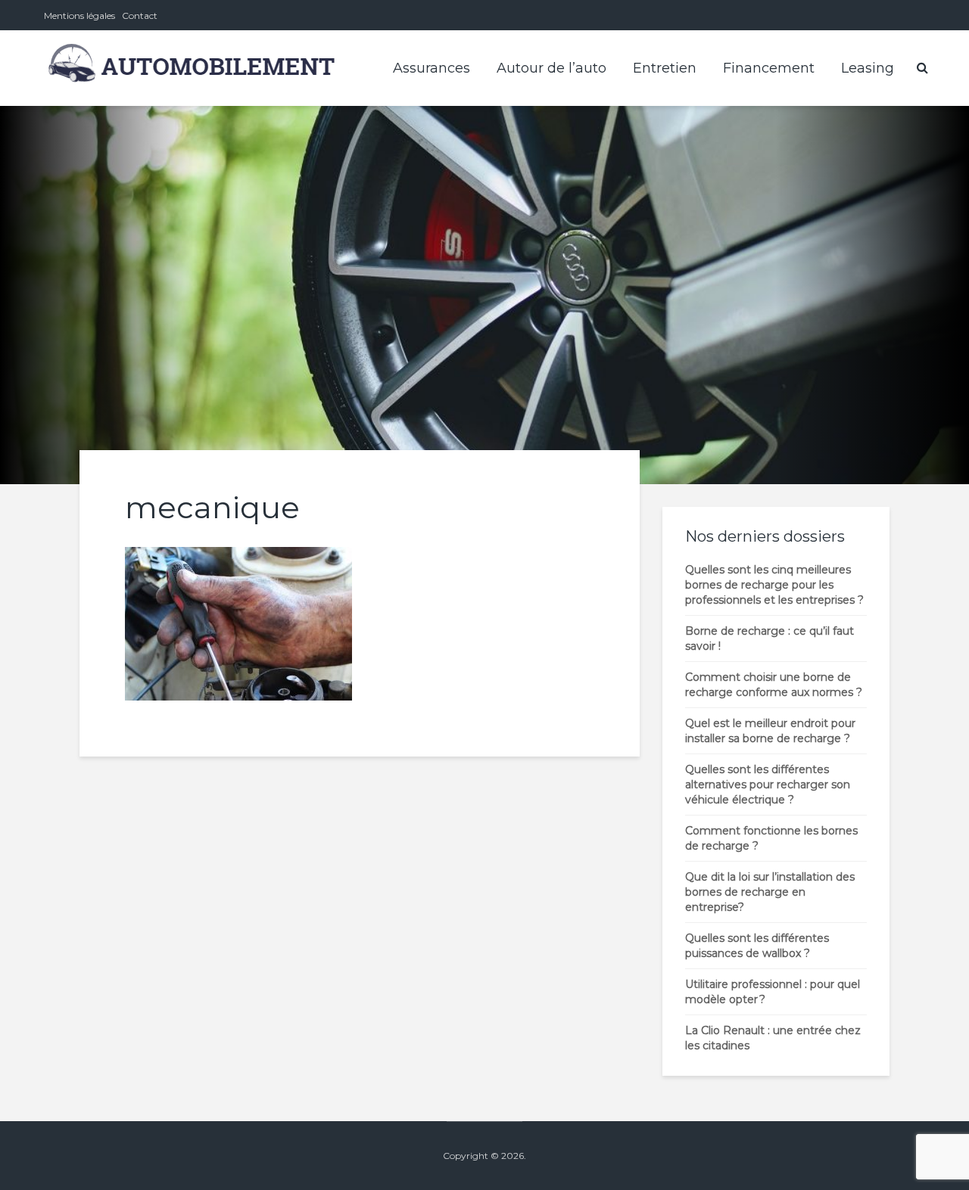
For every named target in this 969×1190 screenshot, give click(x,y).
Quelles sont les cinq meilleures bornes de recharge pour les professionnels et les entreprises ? (774, 585)
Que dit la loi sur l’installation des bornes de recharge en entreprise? (770, 892)
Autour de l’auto (551, 68)
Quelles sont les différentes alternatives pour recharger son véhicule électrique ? (767, 784)
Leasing (867, 68)
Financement (769, 68)
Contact (139, 15)
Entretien (664, 68)
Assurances (431, 68)
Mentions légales (79, 15)
